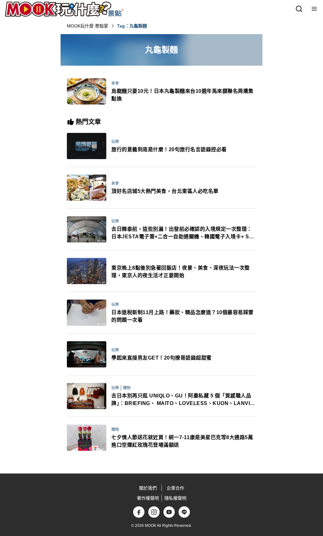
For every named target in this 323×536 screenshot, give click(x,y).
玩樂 (115, 142)
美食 (115, 83)
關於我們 (148, 488)
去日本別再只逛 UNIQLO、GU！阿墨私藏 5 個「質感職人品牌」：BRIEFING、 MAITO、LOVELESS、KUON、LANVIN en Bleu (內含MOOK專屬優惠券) (182, 400)
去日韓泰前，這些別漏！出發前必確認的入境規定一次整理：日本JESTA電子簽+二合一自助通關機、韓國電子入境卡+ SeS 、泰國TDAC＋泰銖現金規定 (183, 233)
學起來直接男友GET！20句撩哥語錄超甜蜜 (161, 357)
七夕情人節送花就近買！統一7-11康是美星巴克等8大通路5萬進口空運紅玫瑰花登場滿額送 (182, 441)
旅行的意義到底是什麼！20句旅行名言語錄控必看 (169, 149)
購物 (127, 388)
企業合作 (175, 488)
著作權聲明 (148, 498)
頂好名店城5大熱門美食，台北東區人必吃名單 (165, 191)
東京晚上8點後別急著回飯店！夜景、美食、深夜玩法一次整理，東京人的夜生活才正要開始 (180, 271)
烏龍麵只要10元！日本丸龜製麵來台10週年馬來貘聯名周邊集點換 (182, 94)
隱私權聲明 (175, 498)
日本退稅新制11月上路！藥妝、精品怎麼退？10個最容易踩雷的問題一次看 (182, 316)
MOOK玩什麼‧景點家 (87, 25)
